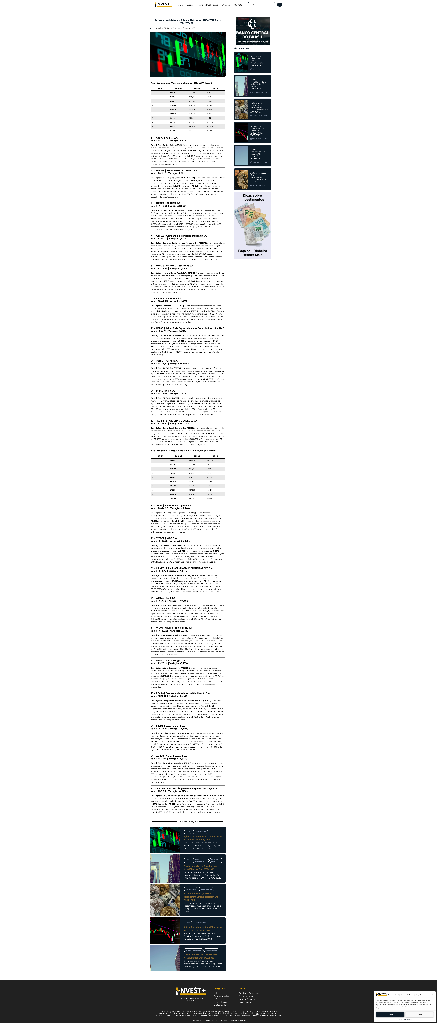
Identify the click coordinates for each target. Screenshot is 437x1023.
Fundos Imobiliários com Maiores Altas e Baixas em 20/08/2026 (258, 84)
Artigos (226, 5)
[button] (432, 995)
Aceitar (390, 1014)
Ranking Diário (163, 28)
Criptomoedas (190, 889)
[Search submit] (279, 5)
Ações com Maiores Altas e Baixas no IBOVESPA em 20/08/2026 (257, 60)
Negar (419, 1014)
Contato (238, 5)
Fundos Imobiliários (208, 5)
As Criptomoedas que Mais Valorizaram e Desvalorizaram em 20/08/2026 (201, 896)
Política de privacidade (405, 1019)
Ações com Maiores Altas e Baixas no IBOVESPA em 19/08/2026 (257, 130)
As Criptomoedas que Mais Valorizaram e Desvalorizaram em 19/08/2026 (259, 177)
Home (180, 5)
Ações (190, 5)
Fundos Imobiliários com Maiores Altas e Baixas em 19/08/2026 (258, 154)
